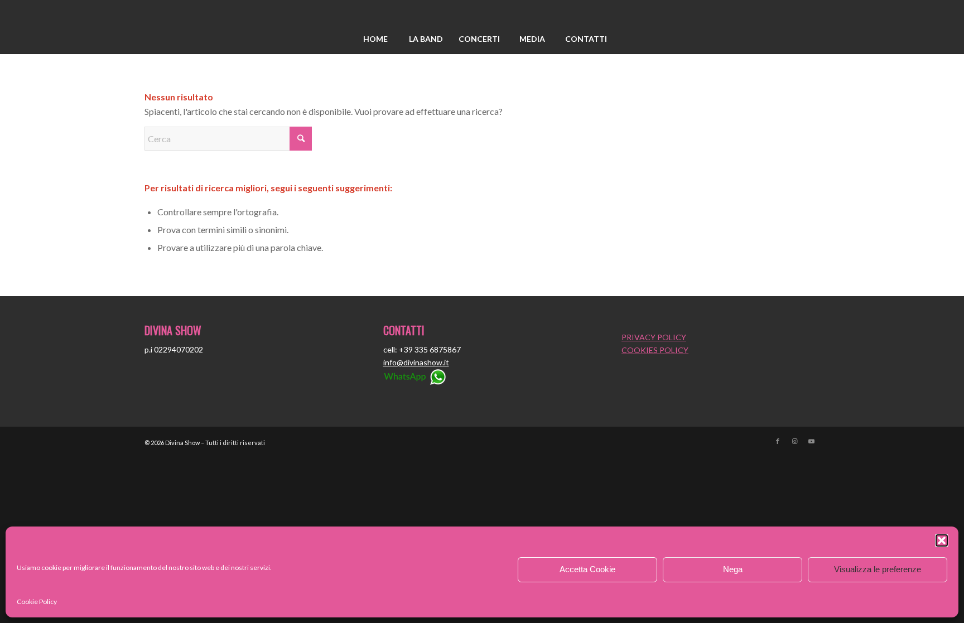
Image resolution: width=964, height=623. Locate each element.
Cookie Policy (37, 601)
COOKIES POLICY (654, 350)
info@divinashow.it (416, 362)
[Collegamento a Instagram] (794, 441)
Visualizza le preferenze (877, 569)
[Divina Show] (482, 12)
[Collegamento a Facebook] (777, 441)
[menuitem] (375, 39)
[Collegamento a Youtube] (811, 441)
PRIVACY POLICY (653, 337)
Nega (733, 569)
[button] (941, 540)
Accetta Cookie (587, 569)
